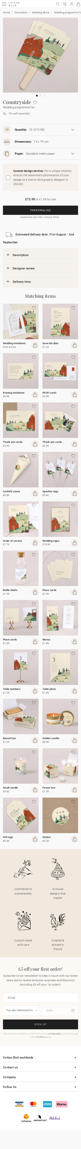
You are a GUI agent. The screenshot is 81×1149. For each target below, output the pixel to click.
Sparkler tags (50, 491)
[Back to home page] (14, 6)
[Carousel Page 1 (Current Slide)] (37, 96)
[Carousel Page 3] (44, 96)
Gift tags (8, 837)
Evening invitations (14, 392)
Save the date (50, 343)
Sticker (46, 837)
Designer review (24, 268)
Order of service (12, 540)
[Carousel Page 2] (40, 96)
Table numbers (11, 689)
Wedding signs (51, 540)
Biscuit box (9, 738)
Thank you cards (13, 441)
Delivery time (22, 282)
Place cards (49, 590)
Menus (46, 639)
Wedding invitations (14, 343)
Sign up (40, 1024)
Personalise (40, 210)
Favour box (48, 787)
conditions (41, 1037)
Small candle (10, 787)
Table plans (49, 689)
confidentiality (54, 1034)
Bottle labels (10, 590)
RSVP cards (49, 392)
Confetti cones (11, 491)
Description (21, 255)
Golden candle (50, 738)
